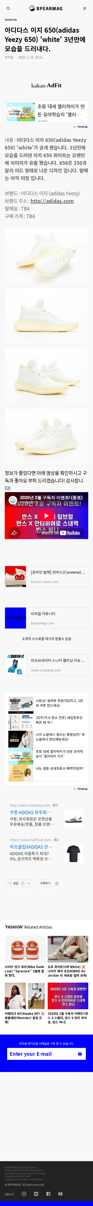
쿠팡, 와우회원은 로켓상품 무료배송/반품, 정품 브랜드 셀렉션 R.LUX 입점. (31, 821)
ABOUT (9, 1194)
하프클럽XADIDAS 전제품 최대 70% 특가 (31, 847)
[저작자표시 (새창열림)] (57, 883)
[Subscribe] (80, 1054)
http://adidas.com (52, 200)
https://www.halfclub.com (30, 840)
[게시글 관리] (29, 883)
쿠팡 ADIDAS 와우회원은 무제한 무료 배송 (30, 812)
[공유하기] (23, 883)
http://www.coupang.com (30, 805)
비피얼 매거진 (46, 10)
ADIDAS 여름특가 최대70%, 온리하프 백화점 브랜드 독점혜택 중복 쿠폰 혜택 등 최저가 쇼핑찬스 (31, 855)
